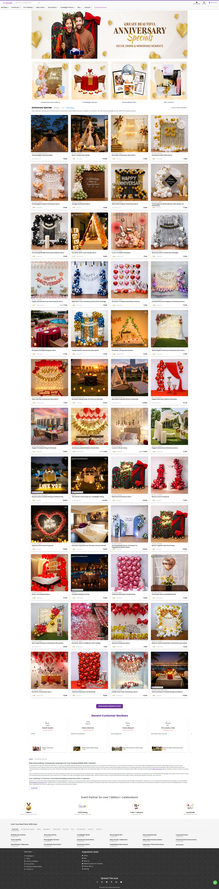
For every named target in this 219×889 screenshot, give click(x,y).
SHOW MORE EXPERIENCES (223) (109, 706)
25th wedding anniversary (36, 782)
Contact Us (29, 869)
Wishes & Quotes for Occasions (93, 863)
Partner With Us (88, 866)
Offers (86, 856)
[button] (26, 3)
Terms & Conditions (32, 861)
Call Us (28, 858)
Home (31, 759)
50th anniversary (157, 769)
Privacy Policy (30, 864)
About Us (86, 861)
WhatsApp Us (30, 856)
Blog (85, 858)
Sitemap (86, 869)
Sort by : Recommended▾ (179, 108)
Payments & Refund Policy (34, 866)
